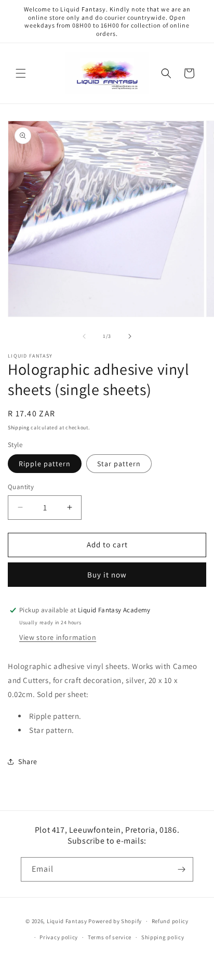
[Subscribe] (181, 869)
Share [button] (27, 761)
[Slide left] (84, 336)
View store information (57, 637)
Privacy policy (58, 937)
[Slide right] (129, 336)
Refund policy (170, 921)
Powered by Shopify (115, 921)
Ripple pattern (45, 463)
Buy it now (107, 575)
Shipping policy (162, 937)
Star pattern (119, 463)
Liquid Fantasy (67, 921)
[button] (20, 73)
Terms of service (109, 937)
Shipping (19, 427)
